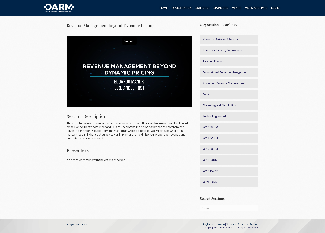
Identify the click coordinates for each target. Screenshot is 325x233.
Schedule (202, 7)
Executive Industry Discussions (222, 50)
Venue (236, 7)
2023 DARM (210, 138)
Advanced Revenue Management (224, 83)
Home (164, 7)
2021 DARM (210, 160)
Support (254, 224)
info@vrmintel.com (77, 224)
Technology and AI (214, 116)
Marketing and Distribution (219, 105)
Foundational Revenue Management (225, 72)
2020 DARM (210, 171)
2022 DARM (210, 149)
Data (206, 94)
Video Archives (256, 7)
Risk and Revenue (214, 61)
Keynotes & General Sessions (221, 39)
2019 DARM (210, 182)
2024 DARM (210, 127)
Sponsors (220, 7)
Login (275, 7)
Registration (181, 7)
